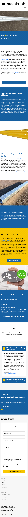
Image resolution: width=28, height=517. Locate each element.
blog (2, 216)
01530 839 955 (6, 406)
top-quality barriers (6, 240)
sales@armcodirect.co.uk (9, 409)
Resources (4, 487)
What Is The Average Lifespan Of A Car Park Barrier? (13, 348)
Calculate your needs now (13, 317)
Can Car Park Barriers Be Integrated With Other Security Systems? (13, 380)
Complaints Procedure (7, 496)
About (3, 484)
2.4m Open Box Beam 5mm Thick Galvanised (14, 172)
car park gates (4, 69)
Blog (3, 482)
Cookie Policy (5, 498)
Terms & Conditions (6, 494)
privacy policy (6, 466)
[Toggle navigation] (25, 8)
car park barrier (18, 159)
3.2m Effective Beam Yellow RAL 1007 (10, 169)
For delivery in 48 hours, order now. (13, 82)
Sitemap (4, 499)
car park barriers (15, 72)
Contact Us (4, 486)
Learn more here (13, 260)
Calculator (4, 481)
